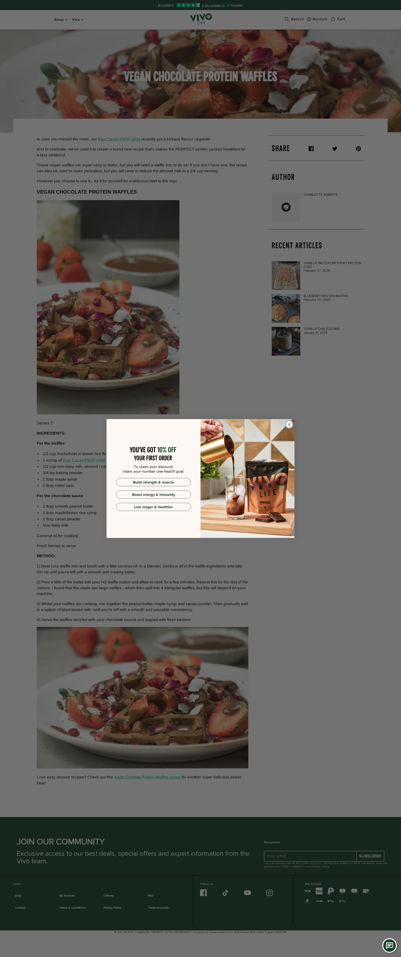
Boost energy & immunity (153, 494)
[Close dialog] (289, 424)
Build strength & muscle (153, 482)
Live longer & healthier (153, 507)
